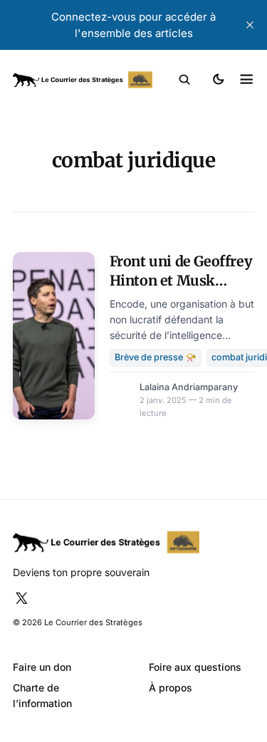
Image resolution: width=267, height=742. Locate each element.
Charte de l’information (42, 695)
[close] (250, 25)
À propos (170, 687)
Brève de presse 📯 (156, 357)
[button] (184, 79)
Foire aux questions (195, 667)
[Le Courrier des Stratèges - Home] (82, 80)
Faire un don (42, 667)
